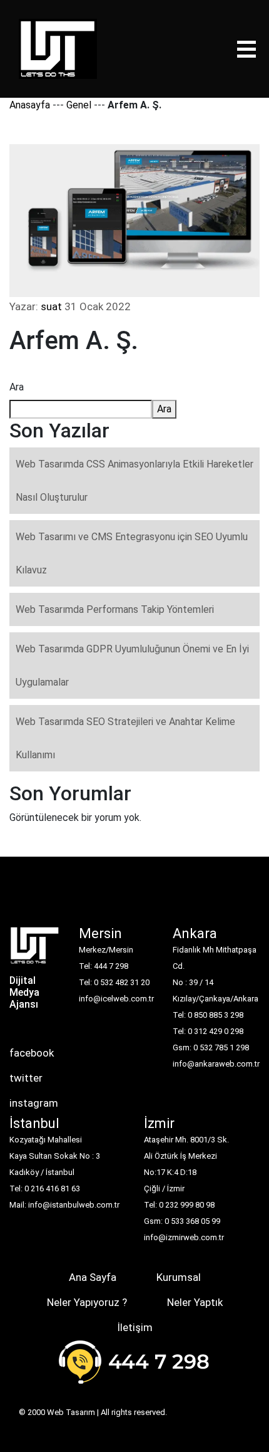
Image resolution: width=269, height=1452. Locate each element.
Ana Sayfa (92, 1277)
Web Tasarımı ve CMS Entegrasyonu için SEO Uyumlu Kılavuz (132, 553)
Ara (16, 387)
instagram (33, 1103)
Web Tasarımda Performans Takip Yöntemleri (115, 609)
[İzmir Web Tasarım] (34, 949)
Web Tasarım (71, 1412)
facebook (31, 1053)
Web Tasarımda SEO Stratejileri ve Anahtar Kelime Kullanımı (125, 738)
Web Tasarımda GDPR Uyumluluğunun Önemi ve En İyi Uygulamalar (132, 665)
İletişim (135, 1327)
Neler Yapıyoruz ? (87, 1302)
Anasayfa (29, 105)
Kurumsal (178, 1277)
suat (51, 306)
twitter (26, 1078)
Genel (78, 105)
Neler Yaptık (195, 1302)
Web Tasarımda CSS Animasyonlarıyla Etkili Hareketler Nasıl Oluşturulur (134, 480)
